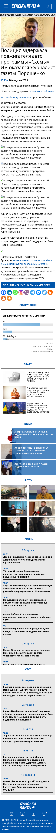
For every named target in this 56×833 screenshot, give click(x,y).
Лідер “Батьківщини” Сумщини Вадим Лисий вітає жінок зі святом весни (33, 434)
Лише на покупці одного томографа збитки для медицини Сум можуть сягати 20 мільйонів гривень (39, 376)
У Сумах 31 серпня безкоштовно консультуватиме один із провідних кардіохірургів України (24, 574)
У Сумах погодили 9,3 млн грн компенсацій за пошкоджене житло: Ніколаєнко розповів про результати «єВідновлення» (27, 588)
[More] (9, 298)
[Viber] (26, 292)
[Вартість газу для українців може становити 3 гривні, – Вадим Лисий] (42, 508)
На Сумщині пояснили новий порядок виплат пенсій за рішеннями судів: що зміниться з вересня (25, 602)
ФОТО (28, 480)
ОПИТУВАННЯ (28, 305)
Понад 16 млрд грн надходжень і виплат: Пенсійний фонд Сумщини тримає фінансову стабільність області (26, 653)
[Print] (50, 292)
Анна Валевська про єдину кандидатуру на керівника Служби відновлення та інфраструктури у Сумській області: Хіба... (38, 393)
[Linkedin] (9, 292)
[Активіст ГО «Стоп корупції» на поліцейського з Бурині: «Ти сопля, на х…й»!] (14, 524)
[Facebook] (3, 292)
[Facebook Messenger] (38, 292)
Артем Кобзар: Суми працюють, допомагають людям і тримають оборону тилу (27, 617)
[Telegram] (32, 292)
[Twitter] (44, 292)
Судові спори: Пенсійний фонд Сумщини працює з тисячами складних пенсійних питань (26, 631)
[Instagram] (21, 292)
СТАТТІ (28, 364)
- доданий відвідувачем (41, 351)
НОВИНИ (28, 539)
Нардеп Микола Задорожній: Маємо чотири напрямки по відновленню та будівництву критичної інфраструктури (38, 408)
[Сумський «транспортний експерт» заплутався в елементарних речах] (42, 492)
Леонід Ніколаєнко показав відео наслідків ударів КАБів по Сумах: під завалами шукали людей (27, 559)
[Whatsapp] (15, 292)
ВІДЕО (28, 424)
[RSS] (3, 298)
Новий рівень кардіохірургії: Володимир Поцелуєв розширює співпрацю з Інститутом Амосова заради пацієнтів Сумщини (26, 785)
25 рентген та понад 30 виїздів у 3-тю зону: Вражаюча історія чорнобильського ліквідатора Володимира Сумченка (27, 738)
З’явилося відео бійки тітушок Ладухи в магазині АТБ (30, 465)
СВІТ (28, 669)
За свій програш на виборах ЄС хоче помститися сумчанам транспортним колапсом (31, 450)
